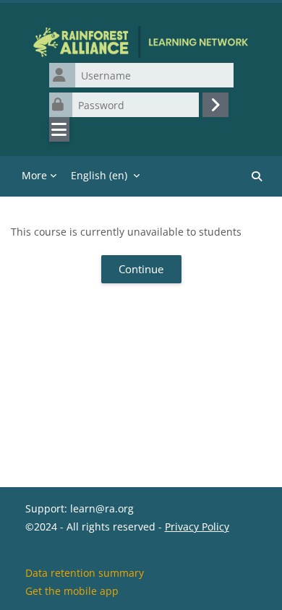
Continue (141, 269)
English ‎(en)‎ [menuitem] (99, 175)
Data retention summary (84, 573)
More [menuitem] (34, 175)
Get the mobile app (72, 591)
